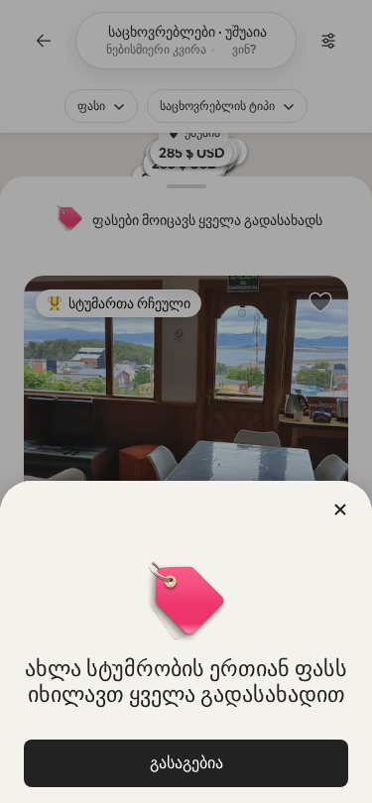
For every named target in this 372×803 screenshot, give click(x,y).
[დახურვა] (340, 509)
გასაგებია (186, 762)
